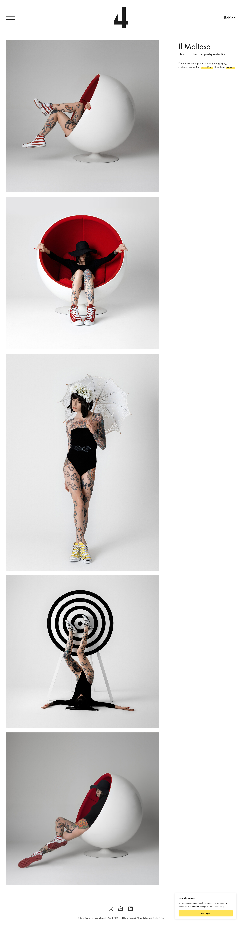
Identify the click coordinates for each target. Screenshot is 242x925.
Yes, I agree (205, 913)
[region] (205, 906)
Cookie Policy (219, 906)
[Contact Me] (121, 909)
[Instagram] (111, 909)
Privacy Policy (142, 918)
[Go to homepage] (121, 17)
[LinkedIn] (130, 909)
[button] (10, 17)
